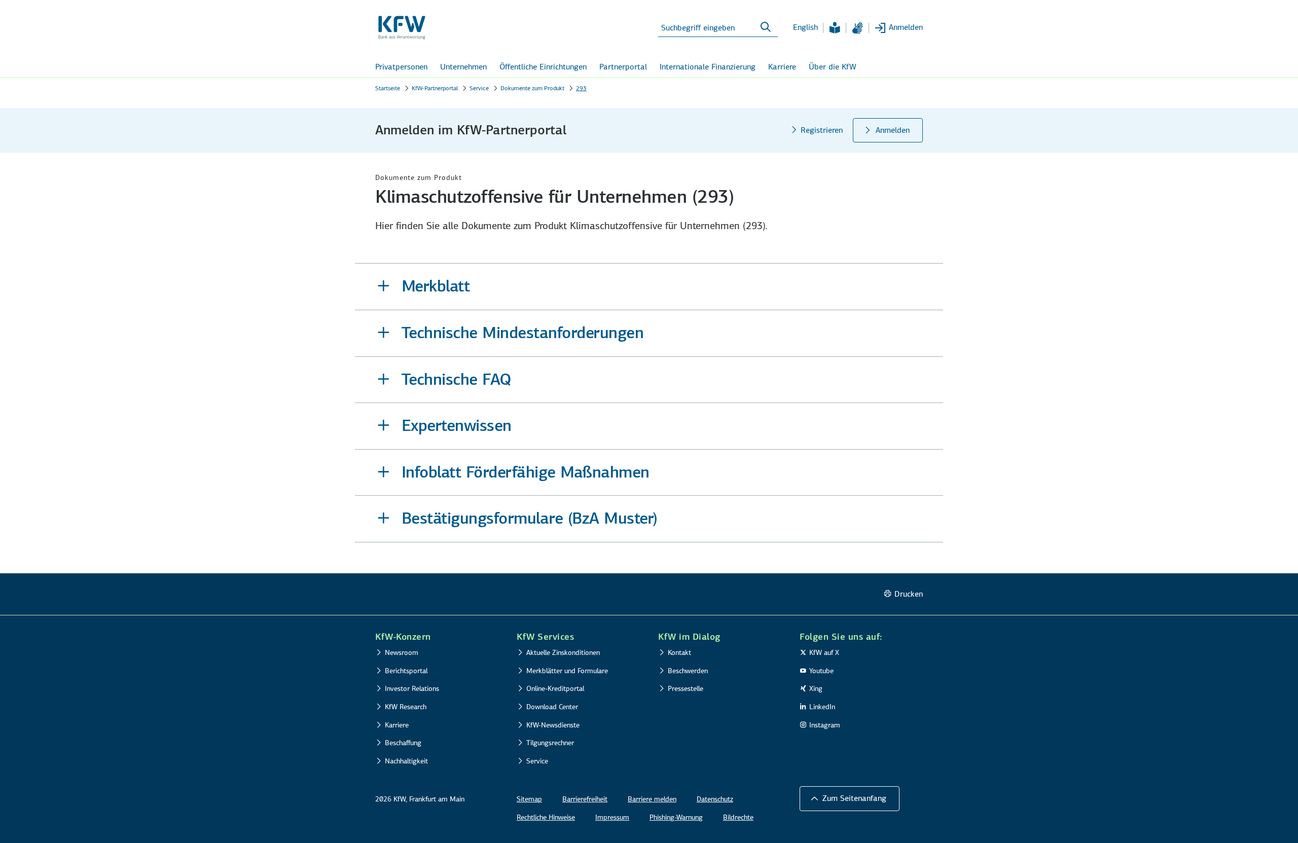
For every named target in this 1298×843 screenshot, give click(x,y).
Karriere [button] (782, 66)
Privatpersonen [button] (401, 66)
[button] (649, 287)
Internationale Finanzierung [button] (707, 66)
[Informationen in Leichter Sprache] (834, 28)
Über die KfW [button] (832, 66)
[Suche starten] (765, 27)
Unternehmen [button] (463, 66)
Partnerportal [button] (623, 66)
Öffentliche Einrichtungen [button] (543, 66)
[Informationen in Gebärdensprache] (857, 28)
